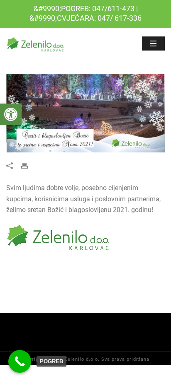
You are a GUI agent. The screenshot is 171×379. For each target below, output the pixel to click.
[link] (11, 114)
